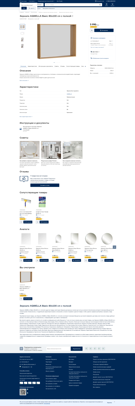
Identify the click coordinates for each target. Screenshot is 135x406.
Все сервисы (96, 387)
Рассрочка (96, 374)
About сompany (50, 371)
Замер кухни (96, 372)
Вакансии (48, 364)
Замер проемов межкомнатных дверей (104, 369)
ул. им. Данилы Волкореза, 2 (28, 364)
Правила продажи (74, 385)
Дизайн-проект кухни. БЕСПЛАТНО (103, 377)
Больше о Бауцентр (51, 359)
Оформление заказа (74, 367)
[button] (104, 30)
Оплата (71, 369)
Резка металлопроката (99, 384)
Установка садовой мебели (100, 364)
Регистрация (72, 364)
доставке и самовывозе (60, 317)
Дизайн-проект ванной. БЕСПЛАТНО (103, 382)
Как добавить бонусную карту (54, 381)
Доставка (71, 359)
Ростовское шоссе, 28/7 (26, 359)
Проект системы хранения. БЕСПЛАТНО (104, 359)
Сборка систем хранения (100, 362)
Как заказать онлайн (51, 383)
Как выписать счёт (51, 388)
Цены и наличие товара (75, 383)
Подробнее (47, 403)
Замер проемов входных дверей (102, 367)
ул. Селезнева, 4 (24, 362)
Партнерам (49, 362)
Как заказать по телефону (53, 386)
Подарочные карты (74, 380)
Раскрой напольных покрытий (101, 379)
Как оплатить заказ (51, 378)
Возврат (71, 362)
